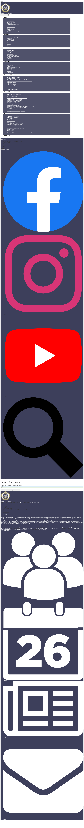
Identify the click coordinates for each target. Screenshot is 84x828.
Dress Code (9, 122)
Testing (8, 42)
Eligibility (9, 57)
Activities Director (11, 68)
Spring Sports (10, 54)
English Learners (10, 40)
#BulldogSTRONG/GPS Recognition (15, 109)
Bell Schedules (10, 118)
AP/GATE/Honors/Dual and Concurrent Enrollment (18, 79)
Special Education (11, 27)
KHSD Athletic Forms (11, 58)
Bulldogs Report (10, 104)
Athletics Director (10, 50)
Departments (9, 38)
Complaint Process (11, 121)
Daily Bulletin (10, 65)
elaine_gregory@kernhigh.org (65, 528)
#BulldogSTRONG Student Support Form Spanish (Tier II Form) (20, 106)
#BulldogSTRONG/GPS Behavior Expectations (17, 98)
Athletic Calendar (4, 487)
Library (8, 41)
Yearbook (9, 71)
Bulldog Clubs (10, 69)
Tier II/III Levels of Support (13, 105)
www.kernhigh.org (35, 529)
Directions (9, 30)
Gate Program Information (12, 89)
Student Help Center (11, 130)
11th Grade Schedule (11, 83)
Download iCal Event (17, 485)
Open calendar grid (16, 490)
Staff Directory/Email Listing (13, 24)
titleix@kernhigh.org (41, 527)
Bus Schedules (10, 119)
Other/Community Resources (13, 125)
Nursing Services (10, 29)
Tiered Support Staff (11, 102)
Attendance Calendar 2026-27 (13, 116)
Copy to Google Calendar (6, 485)
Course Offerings (10, 39)
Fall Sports (9, 51)
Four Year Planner (11, 78)
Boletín (8, 66)
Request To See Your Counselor (13, 77)
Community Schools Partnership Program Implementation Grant (20, 132)
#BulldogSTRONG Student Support (14, 100)
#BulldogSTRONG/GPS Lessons (14, 96)
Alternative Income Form (12, 117)
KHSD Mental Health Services (13, 101)
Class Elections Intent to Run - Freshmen (15, 64)
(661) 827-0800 (26, 502)
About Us (9, 19)
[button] (5, 17)
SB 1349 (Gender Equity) (12, 55)
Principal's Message (11, 21)
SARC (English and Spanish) (13, 31)
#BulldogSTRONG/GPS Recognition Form (16, 111)
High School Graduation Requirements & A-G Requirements (19, 81)
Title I (8, 28)
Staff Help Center (10, 129)
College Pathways (11, 88)
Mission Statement (11, 22)
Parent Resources (10, 127)
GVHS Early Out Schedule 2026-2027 (15, 123)
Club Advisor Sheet (11, 72)
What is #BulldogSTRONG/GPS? (14, 94)
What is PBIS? (10, 95)
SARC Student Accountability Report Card (16, 128)
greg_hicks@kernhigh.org (16, 528)
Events (2, 486)
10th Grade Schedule (11, 82)
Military (8, 86)
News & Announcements (12, 25)
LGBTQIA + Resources (12, 108)
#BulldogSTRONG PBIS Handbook (14, 99)
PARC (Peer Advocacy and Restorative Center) (17, 107)
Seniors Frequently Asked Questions (14, 67)
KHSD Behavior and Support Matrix (14, 124)
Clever (8, 131)
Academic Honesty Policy (12, 37)
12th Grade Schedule (11, 84)
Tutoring (9, 44)
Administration (10, 23)
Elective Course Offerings (12, 85)
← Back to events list (5, 490)
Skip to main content (5, 2)
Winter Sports (10, 52)
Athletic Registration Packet (13, 56)
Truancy (8, 45)
